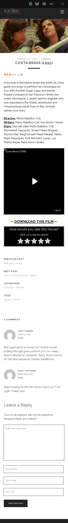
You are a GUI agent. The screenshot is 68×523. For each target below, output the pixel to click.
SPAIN (16, 299)
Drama (20, 287)
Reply (20, 338)
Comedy (46, 59)
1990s (7, 299)
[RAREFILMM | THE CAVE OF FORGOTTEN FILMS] (12, 12)
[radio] (20, 241)
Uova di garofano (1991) (20, 275)
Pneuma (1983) (13, 263)
